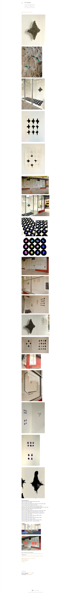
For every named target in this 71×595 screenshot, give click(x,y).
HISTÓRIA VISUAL (32, 6)
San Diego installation (25, 560)
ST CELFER (27, 2)
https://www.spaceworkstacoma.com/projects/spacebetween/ (32, 553)
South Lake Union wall (25, 559)
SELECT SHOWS (28, 7)
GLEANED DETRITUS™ (31, 5)
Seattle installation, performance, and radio (28, 558)
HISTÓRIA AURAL (26, 6)
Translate (30, 574)
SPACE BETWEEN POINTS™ (31, 4)
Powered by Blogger (36, 590)
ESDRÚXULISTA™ (33, 7)
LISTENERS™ (26, 5)
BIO (24, 7)
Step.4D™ (25, 4)
